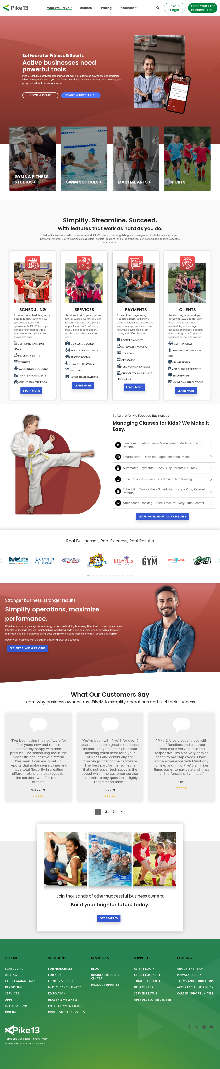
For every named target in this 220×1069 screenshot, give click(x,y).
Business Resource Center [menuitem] (106, 976)
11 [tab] (132, 577)
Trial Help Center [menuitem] (148, 981)
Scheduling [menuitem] (14, 968)
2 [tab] (93, 577)
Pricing (106, 8)
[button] (189, 1027)
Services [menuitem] (12, 993)
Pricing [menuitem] (11, 1012)
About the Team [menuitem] (190, 968)
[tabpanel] (18, 560)
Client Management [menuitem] (21, 981)
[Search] (158, 8)
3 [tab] (97, 577)
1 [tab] (89, 577)
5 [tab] (106, 577)
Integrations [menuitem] (16, 1006)
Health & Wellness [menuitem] (63, 999)
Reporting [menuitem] (14, 987)
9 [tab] (123, 577)
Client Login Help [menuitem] (148, 975)
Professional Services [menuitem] (66, 1012)
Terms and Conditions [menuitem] (195, 981)
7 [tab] (115, 577)
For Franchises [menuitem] (60, 968)
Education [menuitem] (56, 993)
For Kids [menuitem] (55, 975)
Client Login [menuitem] (144, 968)
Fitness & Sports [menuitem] (61, 981)
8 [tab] (119, 577)
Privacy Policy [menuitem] (189, 975)
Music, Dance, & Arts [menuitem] (65, 987)
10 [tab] (127, 577)
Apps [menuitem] (9, 999)
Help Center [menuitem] (143, 987)
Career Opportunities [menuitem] (195, 993)
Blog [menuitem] (95, 968)
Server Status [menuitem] (145, 993)
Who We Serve (58, 8)
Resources (127, 8)
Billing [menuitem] (11, 975)
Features (85, 8)
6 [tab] (110, 577)
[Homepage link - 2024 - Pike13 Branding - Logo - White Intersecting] (22, 1033)
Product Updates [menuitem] (105, 984)
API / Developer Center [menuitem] (152, 999)
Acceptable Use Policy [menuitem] (195, 987)
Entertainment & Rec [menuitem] (65, 1006)
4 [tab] (102, 577)
